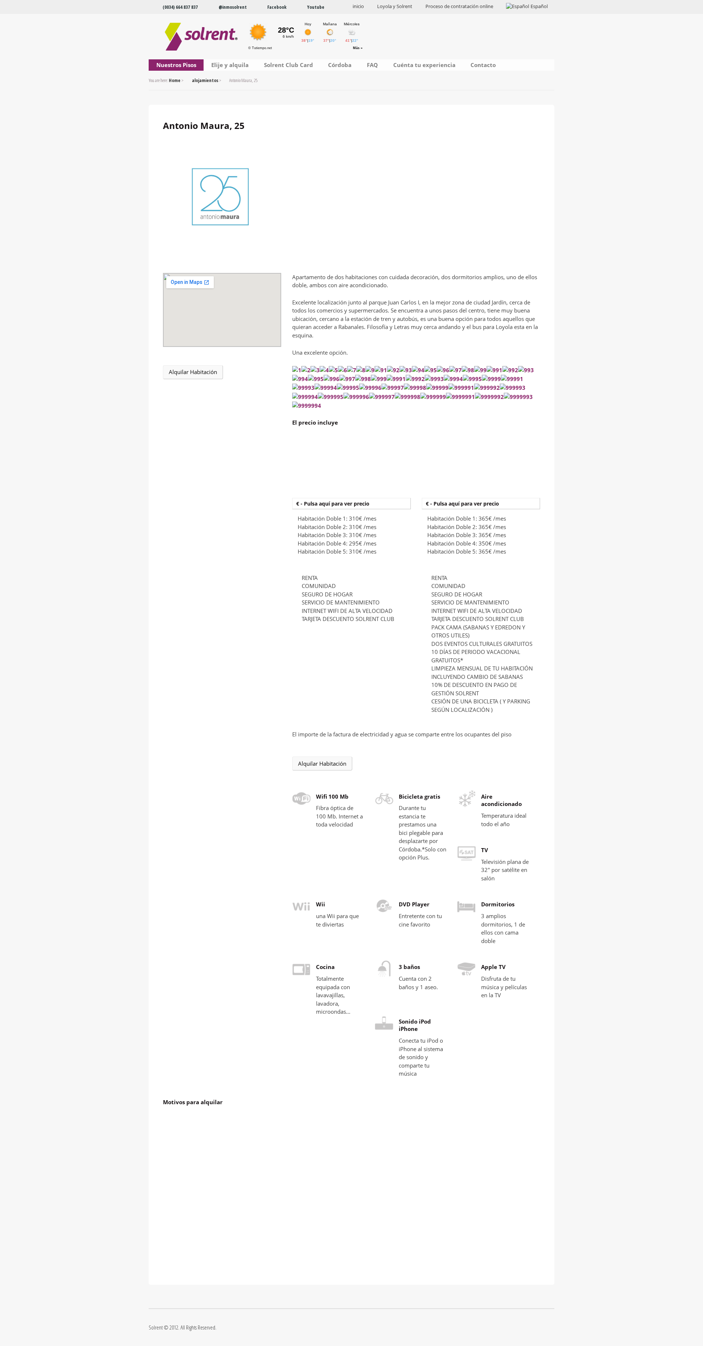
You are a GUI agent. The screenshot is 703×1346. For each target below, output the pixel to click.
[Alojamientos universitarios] (195, 36)
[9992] (415, 378)
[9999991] (460, 396)
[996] (331, 378)
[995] (316, 378)
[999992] (487, 387)
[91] (381, 369)
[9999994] (306, 405)
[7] (351, 369)
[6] (342, 369)
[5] (333, 369)
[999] (379, 378)
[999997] (382, 396)
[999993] (512, 387)
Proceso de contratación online (459, 6)
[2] (305, 369)
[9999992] (489, 396)
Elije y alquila (230, 65)
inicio (358, 6)
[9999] (491, 378)
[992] (510, 369)
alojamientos (205, 80)
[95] (430, 369)
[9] (370, 369)
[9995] (472, 378)
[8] (360, 369)
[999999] (433, 396)
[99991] (512, 378)
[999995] (330, 396)
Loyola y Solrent (394, 6)
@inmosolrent (233, 7)
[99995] (348, 387)
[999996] (356, 396)
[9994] (453, 378)
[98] (468, 369)
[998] (363, 378)
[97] (455, 369)
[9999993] (518, 396)
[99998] (415, 387)
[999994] (305, 396)
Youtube (315, 7)
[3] (315, 369)
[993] (526, 369)
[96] (443, 369)
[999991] (461, 387)
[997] (347, 378)
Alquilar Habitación (193, 372)
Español (539, 6)
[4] (324, 369)
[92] (393, 369)
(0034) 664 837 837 (180, 7)
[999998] (407, 396)
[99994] (326, 387)
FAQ (372, 65)
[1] (296, 369)
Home (175, 80)
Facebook (276, 7)
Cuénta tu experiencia (424, 65)
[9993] (434, 378)
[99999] (437, 387)
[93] (405, 369)
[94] (418, 369)
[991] (494, 369)
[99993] (303, 387)
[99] (480, 369)
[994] (300, 378)
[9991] (396, 378)
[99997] (393, 387)
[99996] (370, 387)
